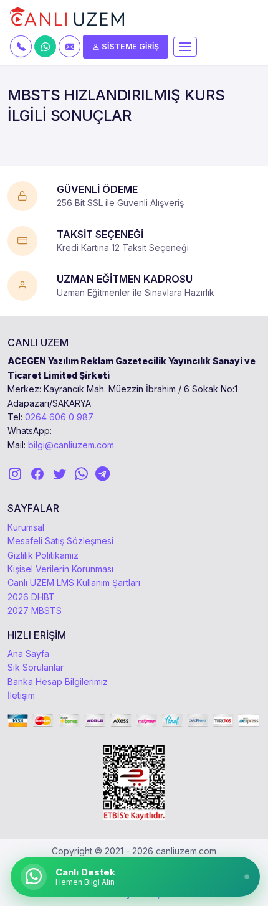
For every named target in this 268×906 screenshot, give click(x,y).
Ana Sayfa (28, 653)
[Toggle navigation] (185, 47)
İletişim (21, 695)
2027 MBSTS (34, 610)
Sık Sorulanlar (35, 667)
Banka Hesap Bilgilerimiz (57, 681)
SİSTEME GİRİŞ (129, 46)
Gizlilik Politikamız (43, 555)
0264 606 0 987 (59, 417)
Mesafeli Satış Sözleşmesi (60, 541)
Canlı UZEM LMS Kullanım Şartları (73, 582)
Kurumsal (25, 527)
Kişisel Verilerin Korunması (60, 569)
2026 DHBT (31, 597)
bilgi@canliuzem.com (71, 445)
